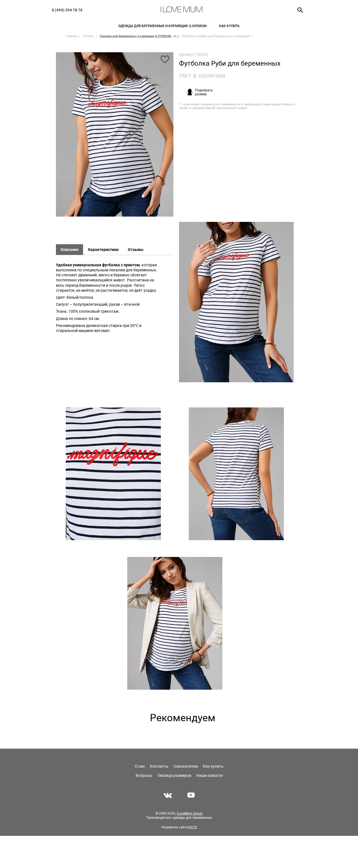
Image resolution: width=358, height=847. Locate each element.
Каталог (88, 36)
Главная (71, 36)
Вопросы (144, 775)
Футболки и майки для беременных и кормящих (216, 36)
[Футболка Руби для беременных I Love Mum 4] (236, 473)
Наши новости (209, 775)
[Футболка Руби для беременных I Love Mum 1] (114, 137)
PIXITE (192, 827)
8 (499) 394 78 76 (67, 10)
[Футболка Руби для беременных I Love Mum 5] (174, 623)
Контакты (159, 766)
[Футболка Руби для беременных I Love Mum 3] (113, 473)
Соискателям (185, 766)
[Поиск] (298, 10)
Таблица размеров (174, 775)
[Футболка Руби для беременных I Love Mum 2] (236, 302)
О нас (140, 766)
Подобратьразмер (204, 92)
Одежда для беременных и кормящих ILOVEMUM (162, 26)
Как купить (229, 26)
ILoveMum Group (189, 813)
